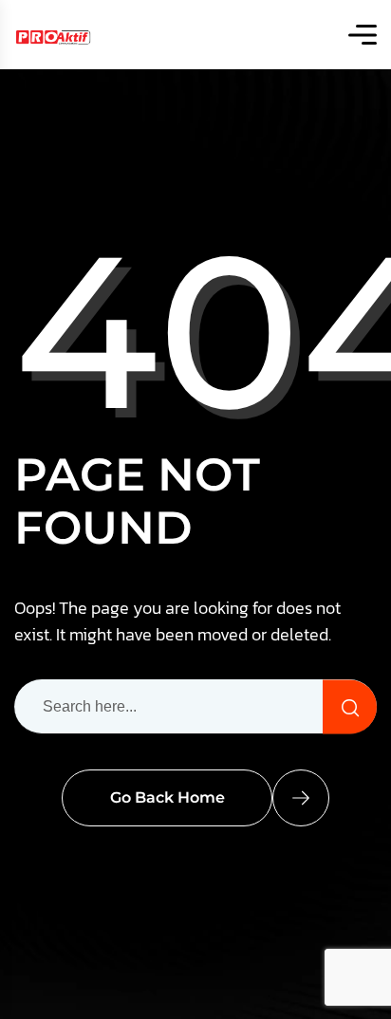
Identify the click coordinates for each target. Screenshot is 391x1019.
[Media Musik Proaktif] (53, 34)
